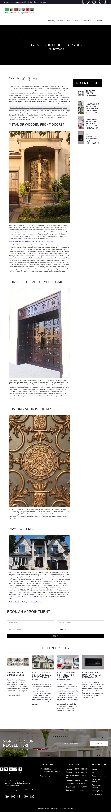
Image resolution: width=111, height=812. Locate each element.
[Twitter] (88, 2)
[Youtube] (82, 2)
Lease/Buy (87, 21)
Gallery (77, 21)
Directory (51, 21)
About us (95, 772)
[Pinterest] (99, 2)
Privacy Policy (97, 791)
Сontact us (96, 769)
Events (61, 21)
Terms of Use (97, 794)
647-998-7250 (28, 790)
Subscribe (99, 743)
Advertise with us (98, 776)
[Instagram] (105, 2)
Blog (68, 21)
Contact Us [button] (99, 21)
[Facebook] (94, 2)
